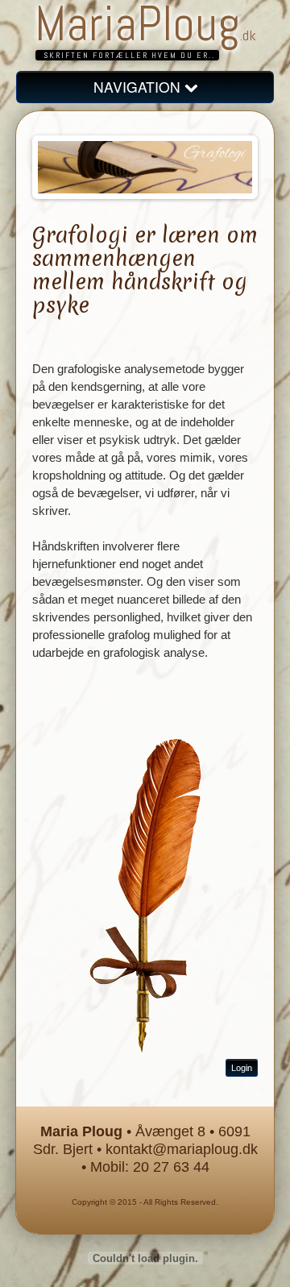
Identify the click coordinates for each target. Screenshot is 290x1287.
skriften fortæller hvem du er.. (129, 55)
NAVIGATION (138, 87)
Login (241, 1068)
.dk (248, 35)
